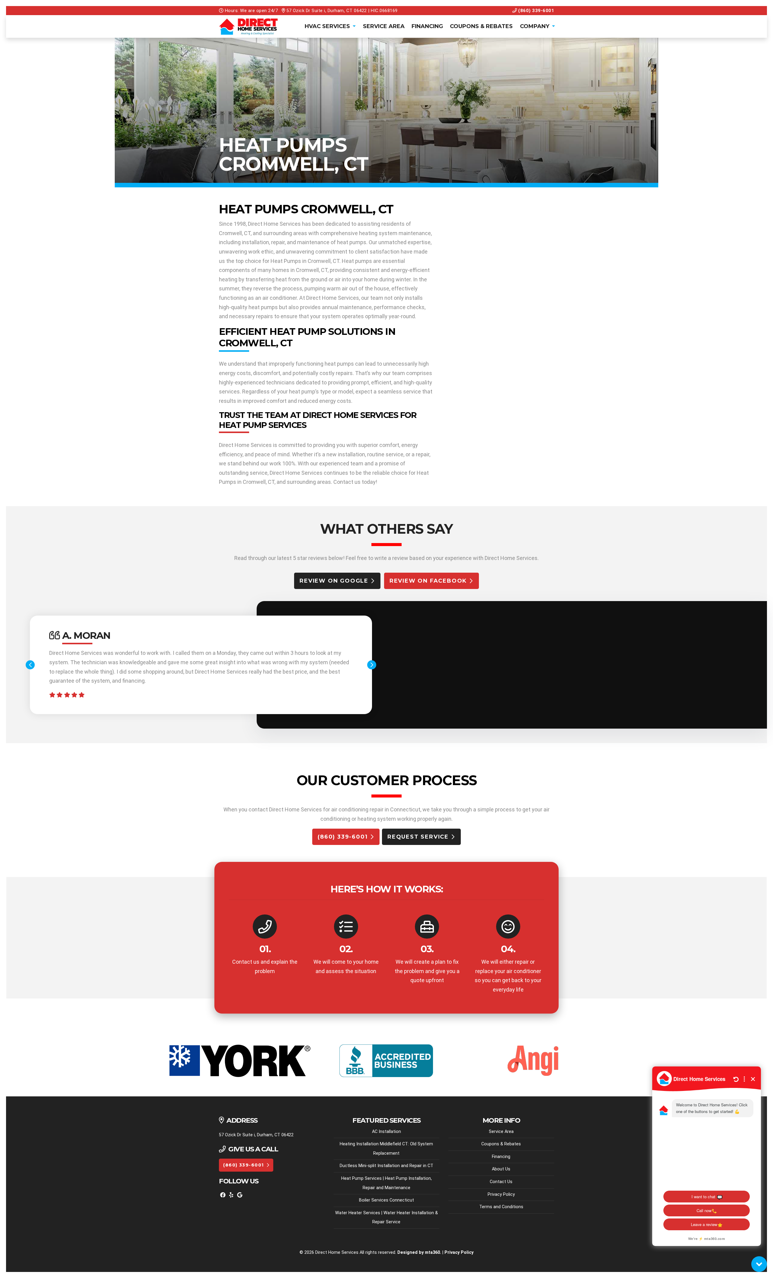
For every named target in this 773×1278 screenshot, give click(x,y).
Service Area (384, 26)
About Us (501, 1169)
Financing (427, 26)
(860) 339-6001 (535, 10)
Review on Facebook (428, 581)
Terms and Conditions (501, 1206)
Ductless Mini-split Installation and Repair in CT (386, 1165)
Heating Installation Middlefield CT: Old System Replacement (386, 1148)
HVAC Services (328, 26)
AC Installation (386, 1131)
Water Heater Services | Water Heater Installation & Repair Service (386, 1217)
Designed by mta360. (419, 1252)
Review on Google (334, 581)
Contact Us (501, 1181)
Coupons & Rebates (481, 26)
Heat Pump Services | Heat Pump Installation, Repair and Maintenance (386, 1183)
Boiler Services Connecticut (386, 1200)
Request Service (418, 836)
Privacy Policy (501, 1194)
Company (535, 26)
